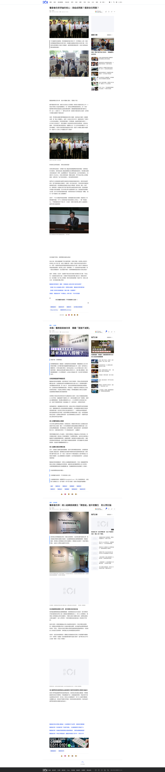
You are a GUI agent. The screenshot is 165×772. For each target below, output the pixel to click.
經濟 (101, 2)
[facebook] (95, 769)
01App (68, 769)
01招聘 (58, 769)
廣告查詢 (63, 769)
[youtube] (102, 769)
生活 (93, 2)
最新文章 (94, 35)
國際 (80, 2)
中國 (85, 2)
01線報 (49, 769)
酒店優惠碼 (60, 2)
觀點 (51, 325)
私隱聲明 (83, 769)
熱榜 (76, 2)
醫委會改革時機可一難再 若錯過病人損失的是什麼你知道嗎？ (66, 284)
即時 (72, 2)
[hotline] (69, 727)
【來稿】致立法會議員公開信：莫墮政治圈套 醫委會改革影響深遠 (67, 287)
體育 (97, 2)
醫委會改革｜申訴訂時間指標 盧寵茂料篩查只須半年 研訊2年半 (67, 717)
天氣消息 (67, 2)
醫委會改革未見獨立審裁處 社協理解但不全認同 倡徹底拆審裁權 (67, 708)
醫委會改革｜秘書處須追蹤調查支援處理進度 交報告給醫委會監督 (67, 714)
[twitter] (108, 769)
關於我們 (54, 769)
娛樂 (55, 2)
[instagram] (99, 769)
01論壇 (54, 325)
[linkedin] (105, 769)
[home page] (45, 2)
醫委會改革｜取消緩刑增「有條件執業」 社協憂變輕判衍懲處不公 (67, 711)
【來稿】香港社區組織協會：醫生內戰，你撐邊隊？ (63, 290)
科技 (89, 2)
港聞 (51, 2)
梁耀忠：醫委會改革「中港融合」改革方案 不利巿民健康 (65, 293)
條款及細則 (89, 769)
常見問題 (73, 769)
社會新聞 (55, 502)
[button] (109, 12)
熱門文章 (94, 337)
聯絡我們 (78, 769)
